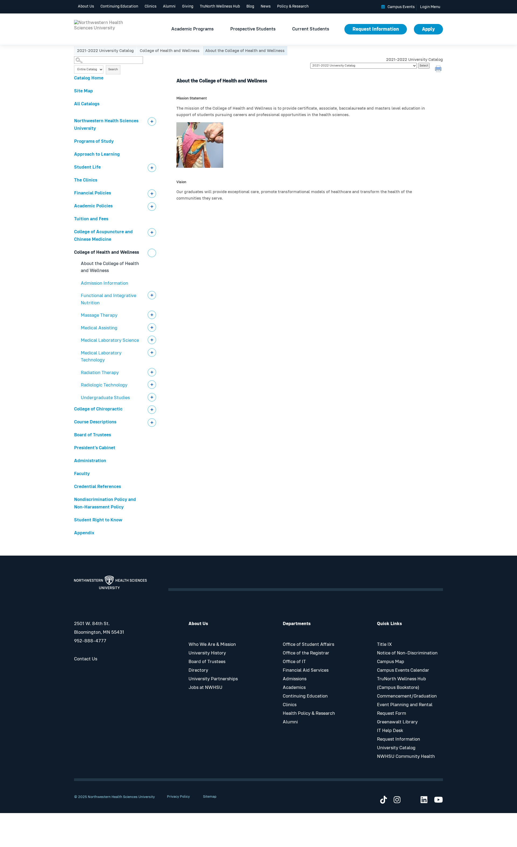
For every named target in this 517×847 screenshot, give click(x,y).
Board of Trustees (92, 435)
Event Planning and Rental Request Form (404, 709)
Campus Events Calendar (403, 670)
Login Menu (430, 7)
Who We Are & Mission (212, 644)
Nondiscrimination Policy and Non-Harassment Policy (105, 503)
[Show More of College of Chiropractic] (152, 409)
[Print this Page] (439, 69)
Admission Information (104, 283)
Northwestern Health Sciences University (106, 124)
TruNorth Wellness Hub (220, 6)
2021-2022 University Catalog (105, 50)
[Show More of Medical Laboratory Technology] (152, 352)
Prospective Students (252, 29)
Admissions (294, 679)
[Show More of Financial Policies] (152, 193)
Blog (250, 6)
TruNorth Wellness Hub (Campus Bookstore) (401, 683)
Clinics (150, 6)
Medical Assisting (99, 328)
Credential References (97, 486)
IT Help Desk (390, 730)
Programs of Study (94, 141)
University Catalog (396, 747)
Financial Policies (92, 193)
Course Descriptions (95, 422)
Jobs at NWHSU (205, 687)
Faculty (82, 473)
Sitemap (209, 797)
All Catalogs (86, 104)
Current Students (310, 29)
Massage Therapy (99, 315)
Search (113, 69)
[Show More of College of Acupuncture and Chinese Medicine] (152, 232)
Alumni (169, 6)
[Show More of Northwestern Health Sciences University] (152, 121)
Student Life (87, 167)
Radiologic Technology (104, 385)
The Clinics (85, 180)
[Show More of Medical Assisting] (152, 327)
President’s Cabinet (94, 447)
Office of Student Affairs (308, 644)
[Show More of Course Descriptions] (152, 422)
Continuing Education (119, 6)
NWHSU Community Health (406, 756)
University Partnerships (213, 679)
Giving (187, 6)
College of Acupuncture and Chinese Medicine (103, 235)
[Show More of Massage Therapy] (152, 315)
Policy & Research (293, 6)
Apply (428, 29)
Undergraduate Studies (105, 397)
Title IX (384, 644)
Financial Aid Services (306, 670)
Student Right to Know (98, 520)
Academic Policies (93, 206)
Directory (198, 670)
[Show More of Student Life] (152, 167)
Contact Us (85, 659)
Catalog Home (88, 78)
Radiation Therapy (100, 372)
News (266, 6)
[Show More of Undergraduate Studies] (152, 397)
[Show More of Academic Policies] (152, 206)
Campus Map (390, 661)
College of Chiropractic (98, 409)
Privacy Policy (178, 797)
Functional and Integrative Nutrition (108, 299)
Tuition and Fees (91, 219)
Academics (294, 687)
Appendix (84, 533)
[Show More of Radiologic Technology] (152, 384)
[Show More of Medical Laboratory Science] (152, 340)
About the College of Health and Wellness (110, 267)
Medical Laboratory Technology (101, 357)
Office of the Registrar (306, 653)
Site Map (83, 91)
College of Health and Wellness (170, 50)
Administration (90, 460)
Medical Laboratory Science (110, 340)
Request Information (375, 29)
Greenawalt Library (397, 722)
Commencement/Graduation (407, 696)
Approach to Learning (97, 154)
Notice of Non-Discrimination (407, 653)
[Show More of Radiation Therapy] (152, 372)
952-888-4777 (90, 641)
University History (207, 653)
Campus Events (401, 7)
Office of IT (294, 661)
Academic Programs (192, 29)
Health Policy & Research (309, 713)
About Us (86, 6)
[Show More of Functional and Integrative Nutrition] (152, 295)
